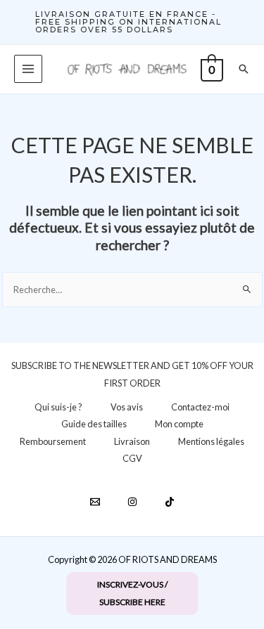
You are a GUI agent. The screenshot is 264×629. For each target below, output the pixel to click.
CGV (132, 458)
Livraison (132, 441)
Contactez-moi (200, 407)
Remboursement (53, 441)
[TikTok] (169, 501)
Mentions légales (211, 441)
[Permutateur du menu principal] (28, 69)
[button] (132, 22)
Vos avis (127, 407)
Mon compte (179, 423)
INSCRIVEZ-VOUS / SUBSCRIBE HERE (132, 593)
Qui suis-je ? (58, 407)
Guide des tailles (94, 423)
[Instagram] (132, 501)
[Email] (95, 501)
